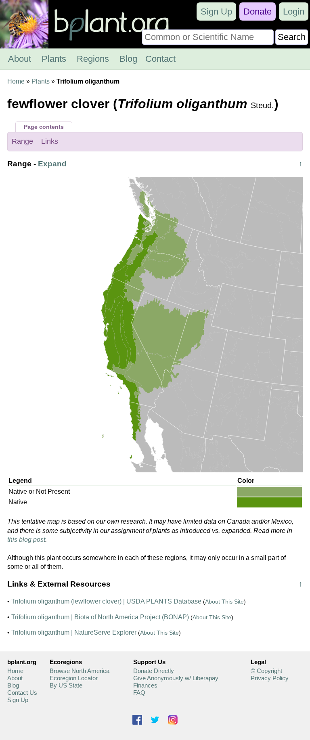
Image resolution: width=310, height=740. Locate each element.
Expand (52, 163)
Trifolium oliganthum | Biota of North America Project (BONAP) (100, 617)
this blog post (26, 539)
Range (22, 141)
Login (293, 11)
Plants (54, 59)
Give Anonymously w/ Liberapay (175, 678)
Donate (257, 11)
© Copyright (266, 670)
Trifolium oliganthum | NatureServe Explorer (73, 632)
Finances (145, 685)
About (19, 59)
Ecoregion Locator (74, 678)
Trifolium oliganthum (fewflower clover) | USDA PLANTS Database (106, 601)
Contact (160, 59)
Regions (93, 59)
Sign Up (216, 11)
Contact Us (22, 692)
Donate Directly (153, 670)
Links (49, 141)
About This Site (224, 601)
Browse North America (79, 670)
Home (16, 81)
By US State (66, 685)
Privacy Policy (270, 678)
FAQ (139, 692)
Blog (128, 59)
